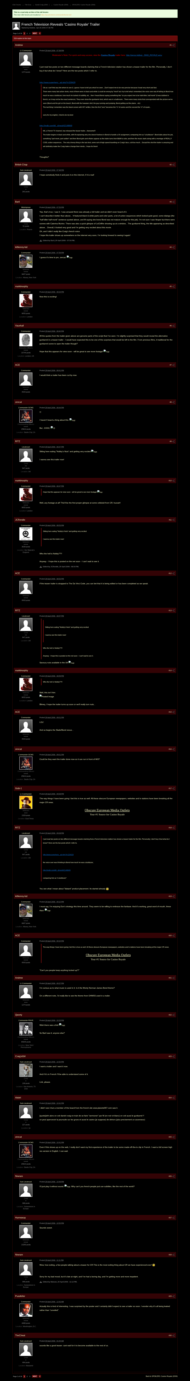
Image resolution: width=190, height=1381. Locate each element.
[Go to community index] (15, 1)
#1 (171, 45)
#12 (170, 573)
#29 (170, 1296)
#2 (171, 165)
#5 (171, 286)
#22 (170, 1015)
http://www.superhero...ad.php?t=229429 (57, 82)
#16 (170, 749)
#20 (170, 936)
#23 (170, 1056)
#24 (170, 1098)
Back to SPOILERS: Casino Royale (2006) (162, 1376)
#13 (170, 611)
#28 (170, 1255)
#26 (170, 1176)
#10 (170, 481)
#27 (170, 1218)
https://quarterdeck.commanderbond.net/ (56, 15)
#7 (171, 365)
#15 (170, 712)
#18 (170, 828)
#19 (170, 896)
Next (35, 33)
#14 (170, 670)
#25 (170, 1137)
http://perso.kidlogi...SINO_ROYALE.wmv (144, 55)
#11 (170, 520)
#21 (170, 978)
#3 (171, 202)
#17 (170, 788)
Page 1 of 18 (17, 33)
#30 (170, 1335)
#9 (171, 441)
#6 (171, 326)
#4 (171, 247)
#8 (171, 402)
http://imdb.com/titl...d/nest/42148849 (56, 125)
